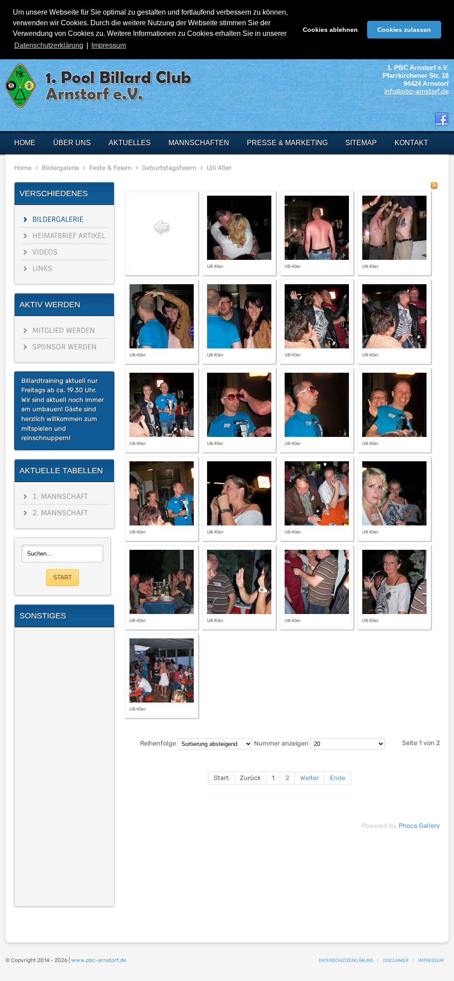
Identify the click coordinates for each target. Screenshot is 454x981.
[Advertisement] (64, 767)
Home (22, 168)
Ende (337, 778)
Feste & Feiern (110, 168)
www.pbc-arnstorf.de (98, 960)
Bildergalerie (60, 168)
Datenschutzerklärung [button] (48, 45)
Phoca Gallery (419, 826)
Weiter (309, 778)
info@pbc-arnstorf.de (416, 91)
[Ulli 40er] (239, 258)
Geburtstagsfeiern (169, 168)
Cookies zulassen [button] (404, 29)
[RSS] (434, 187)
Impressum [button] (108, 45)
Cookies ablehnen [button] (330, 29)
